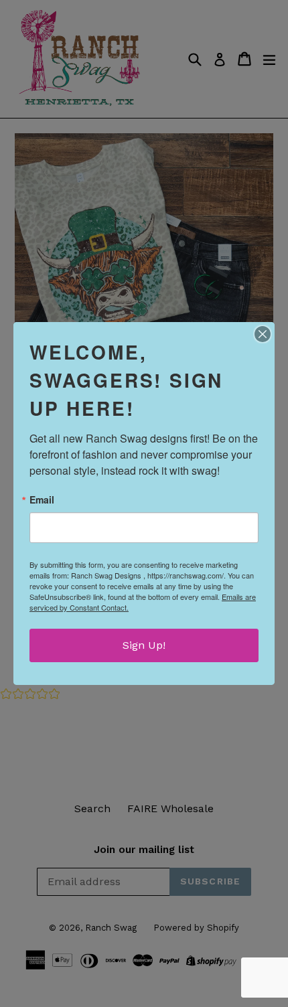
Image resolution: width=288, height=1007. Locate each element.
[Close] (263, 334)
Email (41, 499)
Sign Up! (144, 645)
